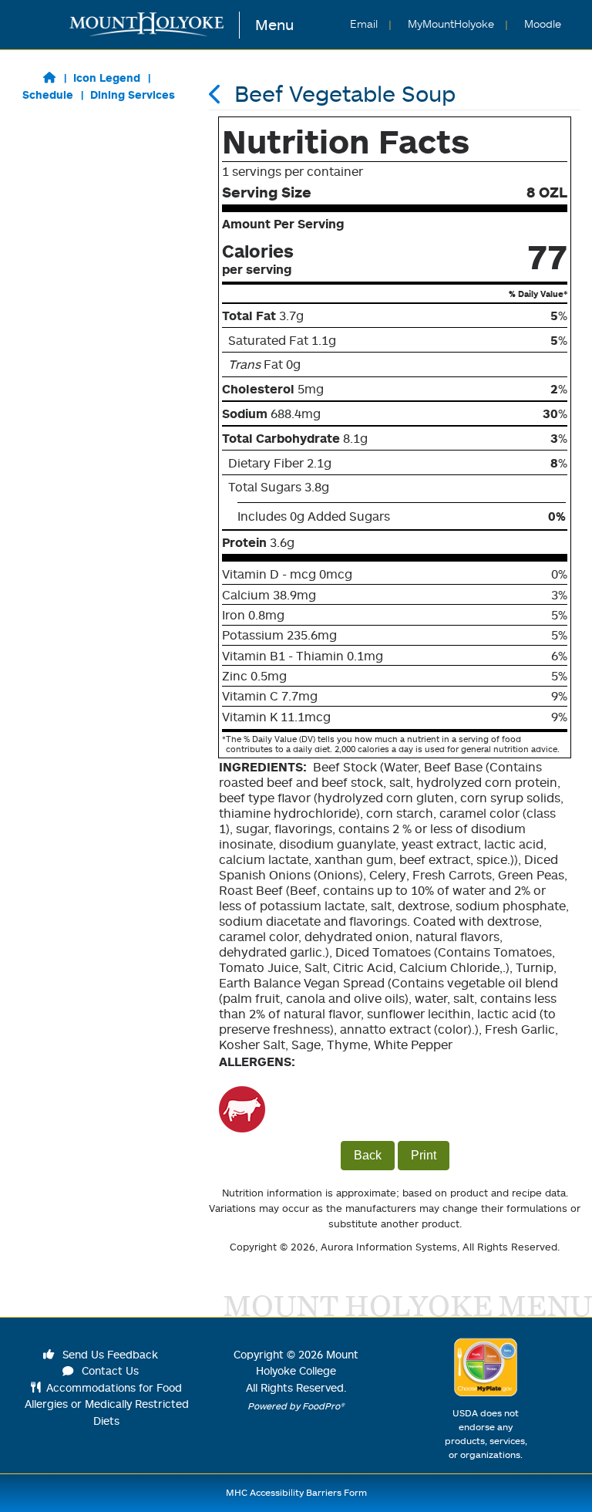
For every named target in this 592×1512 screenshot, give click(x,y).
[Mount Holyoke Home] (154, 25)
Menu (274, 24)
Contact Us (109, 1370)
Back (368, 1155)
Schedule (47, 94)
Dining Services (132, 94)
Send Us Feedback (108, 1354)
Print (423, 1155)
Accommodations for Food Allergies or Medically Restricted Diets (107, 1404)
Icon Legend (106, 77)
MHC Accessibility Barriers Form (296, 1492)
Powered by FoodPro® (296, 1406)
